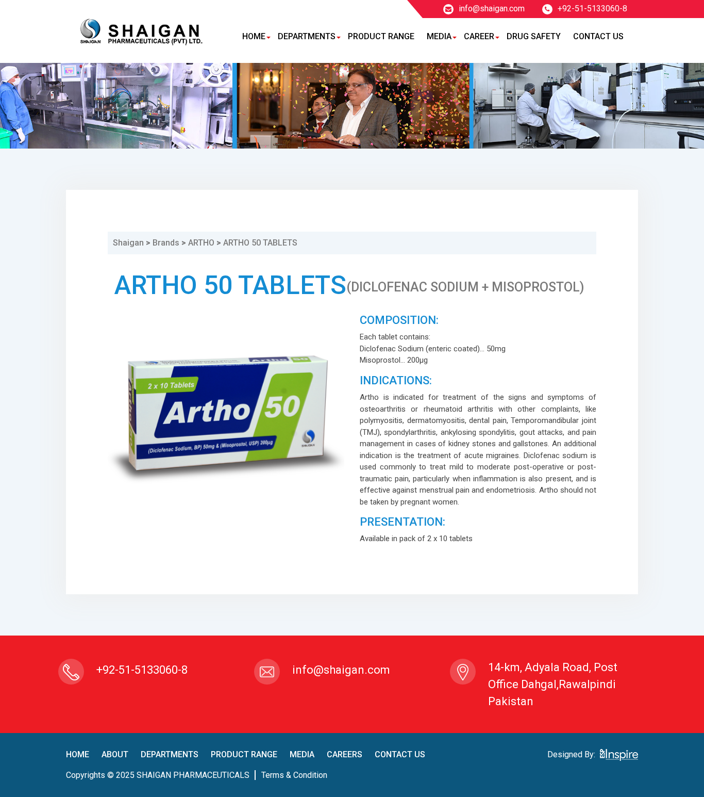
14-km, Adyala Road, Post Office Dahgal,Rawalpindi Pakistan (552, 684)
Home (253, 36)
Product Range (381, 36)
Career (479, 36)
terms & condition (294, 775)
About (115, 754)
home (77, 754)
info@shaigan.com (492, 8)
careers (344, 754)
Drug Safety (534, 36)
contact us (400, 754)
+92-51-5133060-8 (592, 8)
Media (439, 36)
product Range (244, 754)
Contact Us (598, 36)
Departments (307, 36)
